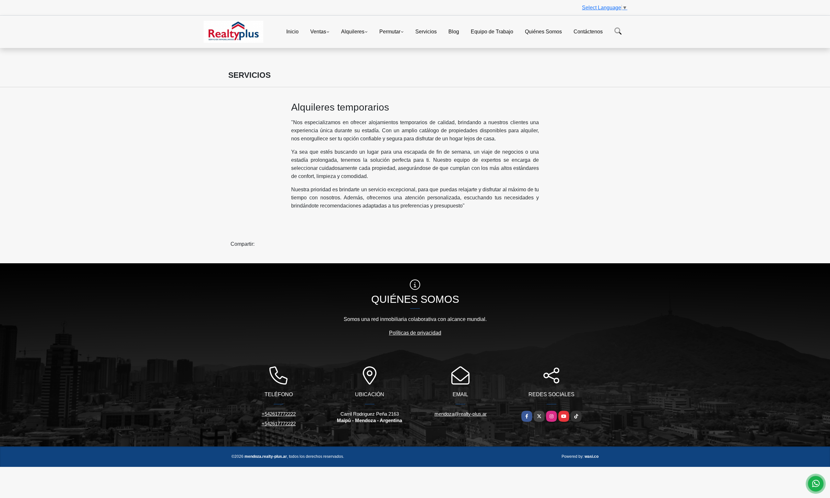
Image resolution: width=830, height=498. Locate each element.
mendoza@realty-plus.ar (460, 414)
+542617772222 (279, 414)
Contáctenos (588, 31)
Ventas (318, 31)
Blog (453, 31)
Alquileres (352, 31)
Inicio (292, 31)
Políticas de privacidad (415, 333)
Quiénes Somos (543, 31)
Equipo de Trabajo (492, 31)
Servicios (426, 31)
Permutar (389, 31)
